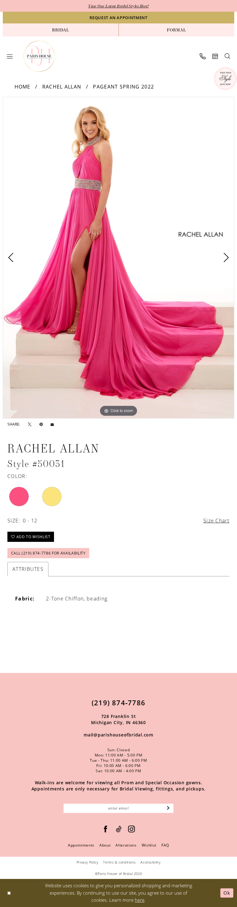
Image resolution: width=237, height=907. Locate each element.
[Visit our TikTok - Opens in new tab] (119, 829)
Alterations (125, 845)
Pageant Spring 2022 (123, 86)
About (104, 845)
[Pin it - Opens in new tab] (41, 424)
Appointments (81, 845)
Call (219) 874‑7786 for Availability (48, 553)
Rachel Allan (61, 86)
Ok (226, 893)
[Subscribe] (168, 808)
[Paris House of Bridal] (39, 56)
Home (23, 86)
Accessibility (150, 862)
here (139, 900)
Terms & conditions (119, 862)
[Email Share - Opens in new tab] (52, 424)
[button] (9, 56)
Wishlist (149, 845)
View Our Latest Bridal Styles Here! (118, 5)
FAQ (165, 845)
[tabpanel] (118, 257)
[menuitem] (60, 29)
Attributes (28, 569)
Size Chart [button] (216, 520)
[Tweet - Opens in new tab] (29, 424)
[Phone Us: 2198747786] (202, 56)
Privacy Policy (87, 862)
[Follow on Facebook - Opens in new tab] (106, 829)
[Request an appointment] (215, 56)
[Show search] (227, 56)
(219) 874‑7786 (118, 702)
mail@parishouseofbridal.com (118, 735)
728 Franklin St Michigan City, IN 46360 (118, 719)
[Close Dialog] (9, 893)
